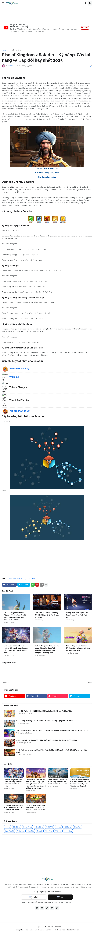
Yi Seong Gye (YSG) (19, 410)
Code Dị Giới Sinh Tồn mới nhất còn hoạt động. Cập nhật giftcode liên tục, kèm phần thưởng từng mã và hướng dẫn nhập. (36, 784)
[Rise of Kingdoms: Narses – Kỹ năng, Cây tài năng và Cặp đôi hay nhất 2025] (78, 635)
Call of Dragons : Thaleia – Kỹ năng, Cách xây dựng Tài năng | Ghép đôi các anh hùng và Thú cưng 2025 (47, 649)
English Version (73, 930)
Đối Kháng (68, 831)
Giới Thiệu (29, 930)
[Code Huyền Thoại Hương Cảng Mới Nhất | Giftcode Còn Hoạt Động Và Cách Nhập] (9, 743)
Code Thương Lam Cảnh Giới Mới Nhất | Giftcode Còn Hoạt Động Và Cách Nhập (13, 783)
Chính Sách (39, 930)
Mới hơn (6, 683)
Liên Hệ (48, 930)
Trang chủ (5, 50)
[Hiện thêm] (46, 585)
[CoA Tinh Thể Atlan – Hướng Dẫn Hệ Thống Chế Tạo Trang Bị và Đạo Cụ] (47, 602)
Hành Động (39, 827)
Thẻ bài (39, 831)
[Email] (42, 585)
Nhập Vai (77, 827)
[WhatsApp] (33, 585)
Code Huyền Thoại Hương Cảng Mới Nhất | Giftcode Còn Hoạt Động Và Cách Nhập (46, 740)
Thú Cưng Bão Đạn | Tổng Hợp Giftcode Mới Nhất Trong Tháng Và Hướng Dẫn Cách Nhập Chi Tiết (52, 730)
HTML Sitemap (59, 930)
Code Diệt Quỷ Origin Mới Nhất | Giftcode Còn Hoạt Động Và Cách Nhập (13, 807)
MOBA (58, 827)
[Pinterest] (37, 585)
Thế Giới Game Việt (54, 926)
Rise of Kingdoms (23, 578)
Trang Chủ (19, 930)
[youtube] (42, 908)
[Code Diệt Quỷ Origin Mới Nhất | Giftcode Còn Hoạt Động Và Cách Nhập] (14, 798)
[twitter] (52, 908)
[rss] (57, 908)
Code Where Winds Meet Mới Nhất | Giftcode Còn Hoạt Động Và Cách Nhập (57, 782)
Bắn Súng (16, 827)
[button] (3, 3)
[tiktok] (47, 908)
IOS (62, 897)
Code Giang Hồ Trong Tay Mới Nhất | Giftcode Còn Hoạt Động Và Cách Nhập (44, 721)
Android (35, 897)
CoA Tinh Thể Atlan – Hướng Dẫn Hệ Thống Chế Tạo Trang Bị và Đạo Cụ (47, 615)
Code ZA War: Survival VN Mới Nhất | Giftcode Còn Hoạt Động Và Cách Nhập (36, 807)
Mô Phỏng (67, 827)
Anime (7, 827)
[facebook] (37, 908)
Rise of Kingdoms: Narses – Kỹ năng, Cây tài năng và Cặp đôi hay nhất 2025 (78, 648)
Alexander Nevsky (19, 368)
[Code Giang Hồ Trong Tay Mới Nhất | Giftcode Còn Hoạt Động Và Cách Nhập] (9, 723)
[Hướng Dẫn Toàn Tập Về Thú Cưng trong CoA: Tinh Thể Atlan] (78, 602)
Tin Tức (34, 578)
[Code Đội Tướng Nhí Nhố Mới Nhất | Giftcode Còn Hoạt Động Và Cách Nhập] (9, 713)
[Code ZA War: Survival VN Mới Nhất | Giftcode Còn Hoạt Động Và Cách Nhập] (36, 798)
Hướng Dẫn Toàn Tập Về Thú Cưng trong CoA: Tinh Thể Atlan (77, 615)
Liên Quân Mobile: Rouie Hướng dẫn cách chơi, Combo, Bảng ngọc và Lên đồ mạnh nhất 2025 (16, 649)
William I (14, 377)
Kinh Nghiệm (16, 50)
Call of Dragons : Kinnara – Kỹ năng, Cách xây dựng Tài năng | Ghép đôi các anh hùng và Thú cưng (15, 616)
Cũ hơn (88, 683)
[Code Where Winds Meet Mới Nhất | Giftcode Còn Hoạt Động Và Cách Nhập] (58, 773)
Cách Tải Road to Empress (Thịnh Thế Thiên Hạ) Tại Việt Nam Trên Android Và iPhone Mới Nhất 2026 (51, 751)
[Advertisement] (47, 28)
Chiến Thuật (27, 827)
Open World (9, 831)
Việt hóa (58, 831)
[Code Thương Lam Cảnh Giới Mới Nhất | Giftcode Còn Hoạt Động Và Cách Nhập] (14, 773)
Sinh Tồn (31, 831)
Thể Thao (49, 831)
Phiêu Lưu (20, 831)
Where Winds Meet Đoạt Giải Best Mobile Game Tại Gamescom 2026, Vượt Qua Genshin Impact (80, 783)
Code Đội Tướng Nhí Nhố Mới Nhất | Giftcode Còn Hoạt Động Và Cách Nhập (44, 711)
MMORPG (49, 827)
